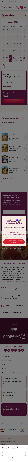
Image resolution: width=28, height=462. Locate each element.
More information (5, 450)
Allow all (14, 454)
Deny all (14, 457)
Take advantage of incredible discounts (14, 241)
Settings (14, 459)
